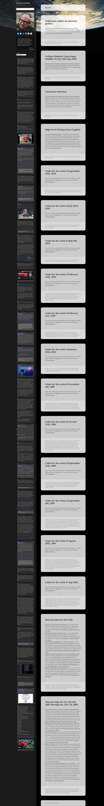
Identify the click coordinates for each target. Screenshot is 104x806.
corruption (64, 259)
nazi (48, 191)
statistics (74, 297)
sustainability (68, 191)
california (60, 600)
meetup (51, 485)
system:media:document (64, 447)
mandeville (56, 406)
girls (71, 601)
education (67, 77)
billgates (67, 332)
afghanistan (61, 403)
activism (60, 190)
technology (77, 156)
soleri (70, 446)
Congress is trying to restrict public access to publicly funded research (62, 654)
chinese (49, 442)
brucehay (78, 293)
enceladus (47, 296)
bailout (60, 368)
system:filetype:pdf (55, 447)
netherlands (67, 565)
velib (68, 675)
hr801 (50, 650)
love (46, 191)
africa (64, 190)
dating (67, 294)
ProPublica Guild (20, 465)
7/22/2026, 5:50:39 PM (27, 689)
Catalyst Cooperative (21, 148)
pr (78, 675)
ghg (59, 296)
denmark (67, 442)
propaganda (69, 485)
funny (64, 601)
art (64, 403)
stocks (78, 297)
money (73, 77)
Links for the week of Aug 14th (61, 582)
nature (58, 523)
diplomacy (67, 41)
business (55, 600)
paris (49, 676)
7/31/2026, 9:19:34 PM (24, 442)
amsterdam (70, 560)
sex (77, 41)
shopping (52, 486)
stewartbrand (74, 446)
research (59, 297)
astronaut (64, 685)
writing (76, 448)
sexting (69, 156)
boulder (63, 225)
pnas (50, 297)
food (50, 563)
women (51, 43)
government (77, 225)
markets (70, 296)
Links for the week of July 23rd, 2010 (61, 207)
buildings (75, 440)
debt (60, 77)
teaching (71, 447)
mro (63, 406)
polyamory (52, 191)
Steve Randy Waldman (21, 333)
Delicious (57, 180)
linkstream (55, 41)
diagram (79, 190)
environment (60, 443)
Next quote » (32, 49)
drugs (51, 404)
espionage (73, 333)
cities (58, 294)
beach (69, 598)
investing (63, 296)
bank (60, 332)
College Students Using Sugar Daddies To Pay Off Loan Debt (61, 57)
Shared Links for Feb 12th (59, 619)
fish (48, 563)
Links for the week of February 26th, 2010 (61, 275)
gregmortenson (53, 602)
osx (67, 444)
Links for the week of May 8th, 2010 (61, 242)
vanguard (70, 298)
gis (70, 443)
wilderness (47, 527)
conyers (54, 650)
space (71, 297)
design (70, 294)
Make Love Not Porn (50, 744)
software (66, 446)
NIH (49, 666)
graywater (47, 602)
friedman (56, 522)
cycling (51, 686)
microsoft (47, 334)
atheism (67, 190)
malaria (66, 296)
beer (72, 598)
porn (68, 638)
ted (53, 761)
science (65, 297)
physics (57, 566)
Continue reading (50, 182)
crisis (75, 600)
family (72, 259)
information (73, 522)
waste (67, 336)
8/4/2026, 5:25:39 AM (24, 283)
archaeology (47, 561)
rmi (58, 446)
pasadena (51, 604)
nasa (77, 296)
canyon (73, 403)
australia (62, 482)
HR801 (55, 666)
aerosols (60, 293)
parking (46, 604)
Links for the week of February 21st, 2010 (61, 314)
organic (76, 565)
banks (71, 519)
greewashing (60, 563)
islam (46, 406)
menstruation (60, 444)
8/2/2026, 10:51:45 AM (24, 378)
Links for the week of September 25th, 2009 (62, 464)
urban (66, 298)
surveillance (47, 336)
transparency (68, 226)
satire (70, 334)
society (73, 156)
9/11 (60, 519)
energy (69, 333)
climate (61, 294)
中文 (79, 448)
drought (78, 482)
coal (58, 442)
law (59, 156)
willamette (52, 527)
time (67, 261)
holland (65, 563)
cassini (52, 294)
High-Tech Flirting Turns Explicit (62, 129)
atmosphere (67, 293)
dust (46, 483)
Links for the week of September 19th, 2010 (62, 172)
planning (74, 444)
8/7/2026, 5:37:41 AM (25, 186)
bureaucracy (66, 629)
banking (63, 368)
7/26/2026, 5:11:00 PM (24, 616)
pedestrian (55, 604)
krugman (50, 523)
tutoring (62, 448)
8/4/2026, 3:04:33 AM (26, 333)
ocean (72, 565)
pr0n (73, 369)
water (69, 448)
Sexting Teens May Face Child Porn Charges (56, 633)
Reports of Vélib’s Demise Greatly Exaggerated (56, 668)
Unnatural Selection (56, 91)
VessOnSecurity (20, 186)
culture (71, 225)
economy (63, 77)
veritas (64, 408)
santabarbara (75, 485)
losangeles (52, 406)
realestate (66, 334)
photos (46, 407)
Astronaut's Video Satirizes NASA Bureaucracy (56, 624)
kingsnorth (47, 444)
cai (57, 600)
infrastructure (48, 565)
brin (63, 742)
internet (77, 404)
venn (79, 191)
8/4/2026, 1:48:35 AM (26, 313)
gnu (72, 443)
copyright (67, 650)
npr (49, 631)
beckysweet (75, 519)
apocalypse (75, 560)
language (52, 444)
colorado (67, 225)
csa (51, 562)
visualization (47, 192)
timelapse (57, 526)
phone (54, 566)
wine (56, 527)
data (74, 225)
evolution (69, 259)
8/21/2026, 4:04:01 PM (24, 90)
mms (46, 640)
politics (71, 41)
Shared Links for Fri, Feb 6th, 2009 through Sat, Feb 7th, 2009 (61, 703)
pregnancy (51, 446)
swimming (76, 525)
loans (71, 77)
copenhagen (62, 442)
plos (73, 686)
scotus (53, 525)
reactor (62, 334)
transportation (74, 191)
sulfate (46, 298)
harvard (47, 261)
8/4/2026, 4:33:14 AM (24, 365)
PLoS (58, 650)
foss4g (68, 443)
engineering (52, 296)
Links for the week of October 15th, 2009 (61, 423)
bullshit (57, 561)
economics (74, 294)
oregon (61, 523)
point (63, 604)
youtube (71, 629)
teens (49, 371)
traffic (63, 526)
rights (74, 41)
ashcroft (67, 519)
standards (55, 780)
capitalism (68, 368)
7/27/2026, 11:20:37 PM (24, 597)
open (60, 650)
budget (46, 600)
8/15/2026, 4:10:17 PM (24, 125)
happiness (62, 522)
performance (49, 566)
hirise (74, 404)
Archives (18, 53)
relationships (57, 191)
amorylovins (61, 440)
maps (56, 444)
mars (60, 406)
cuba (54, 562)
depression (64, 521)
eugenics (67, 115)
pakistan (76, 406)
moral (68, 602)
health (66, 483)
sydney (66, 486)
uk (60, 408)
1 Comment (48, 78)
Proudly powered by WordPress (52, 803)
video (75, 526)
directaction (55, 333)
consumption (50, 521)
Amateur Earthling (23, 3)
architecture (66, 440)
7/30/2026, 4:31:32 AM (24, 490)
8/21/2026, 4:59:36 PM (24, 76)
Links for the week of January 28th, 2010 (61, 350)
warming (74, 298)
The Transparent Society (51, 732)
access (63, 650)
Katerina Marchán (21, 313)
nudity (65, 156)
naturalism (68, 406)
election (54, 483)
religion (61, 191)
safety (46, 525)
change (55, 294)
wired (66, 742)
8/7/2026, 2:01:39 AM (24, 203)
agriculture (63, 519)
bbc (51, 561)
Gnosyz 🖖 (20, 365)
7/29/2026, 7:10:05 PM (26, 542)
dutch (66, 562)
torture (51, 408)
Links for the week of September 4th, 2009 (62, 502)
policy (48, 226)
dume (56, 601)
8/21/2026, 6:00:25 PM (24, 58)
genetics (75, 115)
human (68, 563)
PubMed (52, 666)
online (55, 485)
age (63, 293)
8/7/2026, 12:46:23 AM (24, 220)
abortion (60, 41)
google (53, 563)
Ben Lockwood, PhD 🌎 (21, 689)
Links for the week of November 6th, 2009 (62, 385)
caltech (46, 294)
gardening (68, 601)
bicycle (70, 190)
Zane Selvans (19, 58)
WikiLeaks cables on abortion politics (61, 22)
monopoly (63, 565)
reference (55, 446)
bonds (75, 293)
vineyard (78, 526)
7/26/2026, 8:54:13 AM (24, 627)
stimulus (56, 730)
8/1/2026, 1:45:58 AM (23, 425)
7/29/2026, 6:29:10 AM (24, 583)
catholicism (74, 190)
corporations (48, 333)
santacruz (78, 566)
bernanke (63, 332)
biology (60, 259)
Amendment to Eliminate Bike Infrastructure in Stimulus (59, 723)
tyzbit (19, 425)
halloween (70, 404)
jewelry (72, 483)
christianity (47, 404)
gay (59, 522)
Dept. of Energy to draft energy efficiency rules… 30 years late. (60, 763)
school (77, 77)
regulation (69, 566)
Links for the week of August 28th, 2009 (60, 542)
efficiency (68, 721)
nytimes (78, 779)
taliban (52, 605)
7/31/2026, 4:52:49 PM (25, 465)
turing (72, 526)
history (50, 261)
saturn (62, 297)
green (56, 563)
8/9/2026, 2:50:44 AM (24, 175)
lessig (53, 261)
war (67, 408)
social (46, 371)
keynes (46, 523)
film (46, 563)
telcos (78, 407)
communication (76, 561)
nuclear (54, 334)
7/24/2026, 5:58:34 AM (24, 647)
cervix (78, 440)
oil (78, 296)
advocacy (61, 598)
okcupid (47, 297)
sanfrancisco (61, 407)
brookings (73, 721)
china (64, 41)
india (71, 563)
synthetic (56, 298)
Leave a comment (58, 43)
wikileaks (47, 43)
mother (56, 261)
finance (51, 369)
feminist (71, 115)
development (70, 521)
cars (49, 294)
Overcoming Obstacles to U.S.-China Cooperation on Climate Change (62, 709)
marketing (47, 485)
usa (62, 408)
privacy (47, 742)
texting (75, 638)
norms (62, 156)
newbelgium (72, 602)
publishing (73, 650)
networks (66, 369)
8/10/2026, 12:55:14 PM (26, 148)
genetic (56, 296)
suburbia (78, 604)
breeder (71, 332)
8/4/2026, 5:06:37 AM (24, 301)
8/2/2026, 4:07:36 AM (24, 398)
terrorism (63, 336)
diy (54, 601)
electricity (52, 443)
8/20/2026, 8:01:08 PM (24, 111)
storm (63, 486)
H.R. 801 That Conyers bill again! (53, 642)
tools (46, 448)
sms (78, 638)
